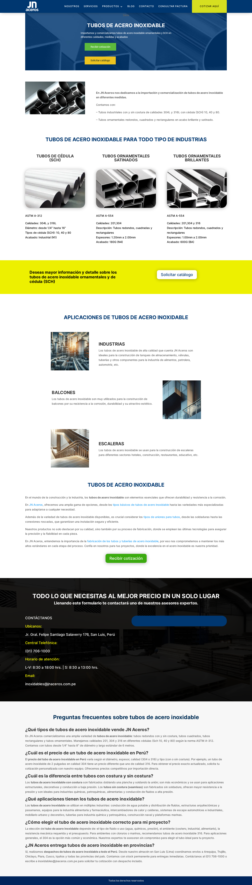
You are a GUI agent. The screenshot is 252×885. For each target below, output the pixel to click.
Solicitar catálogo (177, 274)
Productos (110, 6)
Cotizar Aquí (209, 6)
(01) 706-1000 (37, 651)
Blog (131, 6)
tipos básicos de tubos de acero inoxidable (141, 504)
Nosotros (71, 6)
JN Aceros (36, 504)
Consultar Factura (173, 6)
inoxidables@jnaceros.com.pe (50, 684)
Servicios (91, 6)
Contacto (146, 6)
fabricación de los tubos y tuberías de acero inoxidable (122, 541)
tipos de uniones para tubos (162, 517)
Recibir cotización (126, 558)
